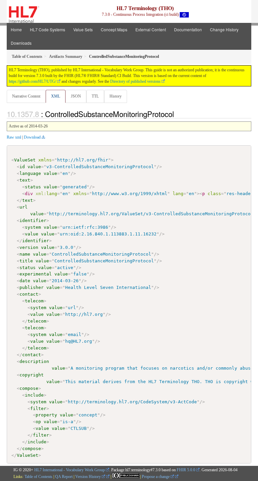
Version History (88, 476)
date (24, 280)
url (23, 207)
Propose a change (156, 476)
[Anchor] (177, 113)
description (34, 361)
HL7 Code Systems (47, 29)
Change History (224, 29)
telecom (34, 300)
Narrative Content (26, 96)
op (38, 421)
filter (38, 408)
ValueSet (25, 159)
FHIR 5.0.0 (186, 470)
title (26, 260)
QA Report (64, 476)
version (28, 247)
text (24, 180)
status (33, 186)
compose (28, 388)
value (34, 166)
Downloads (21, 43)
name (24, 254)
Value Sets (83, 29)
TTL (95, 96)
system (33, 227)
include (34, 395)
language (30, 173)
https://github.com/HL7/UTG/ (32, 81)
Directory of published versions (135, 81)
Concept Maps (114, 29)
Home (16, 29)
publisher (31, 287)
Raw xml (14, 137)
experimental (35, 273)
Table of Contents (38, 476)
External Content (150, 29)
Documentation (188, 29)
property (46, 414)
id (22, 166)
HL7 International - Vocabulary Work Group (69, 470)
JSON (76, 96)
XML (55, 96)
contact (28, 294)
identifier (32, 220)
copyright (31, 374)
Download (32, 137)
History (116, 96)
